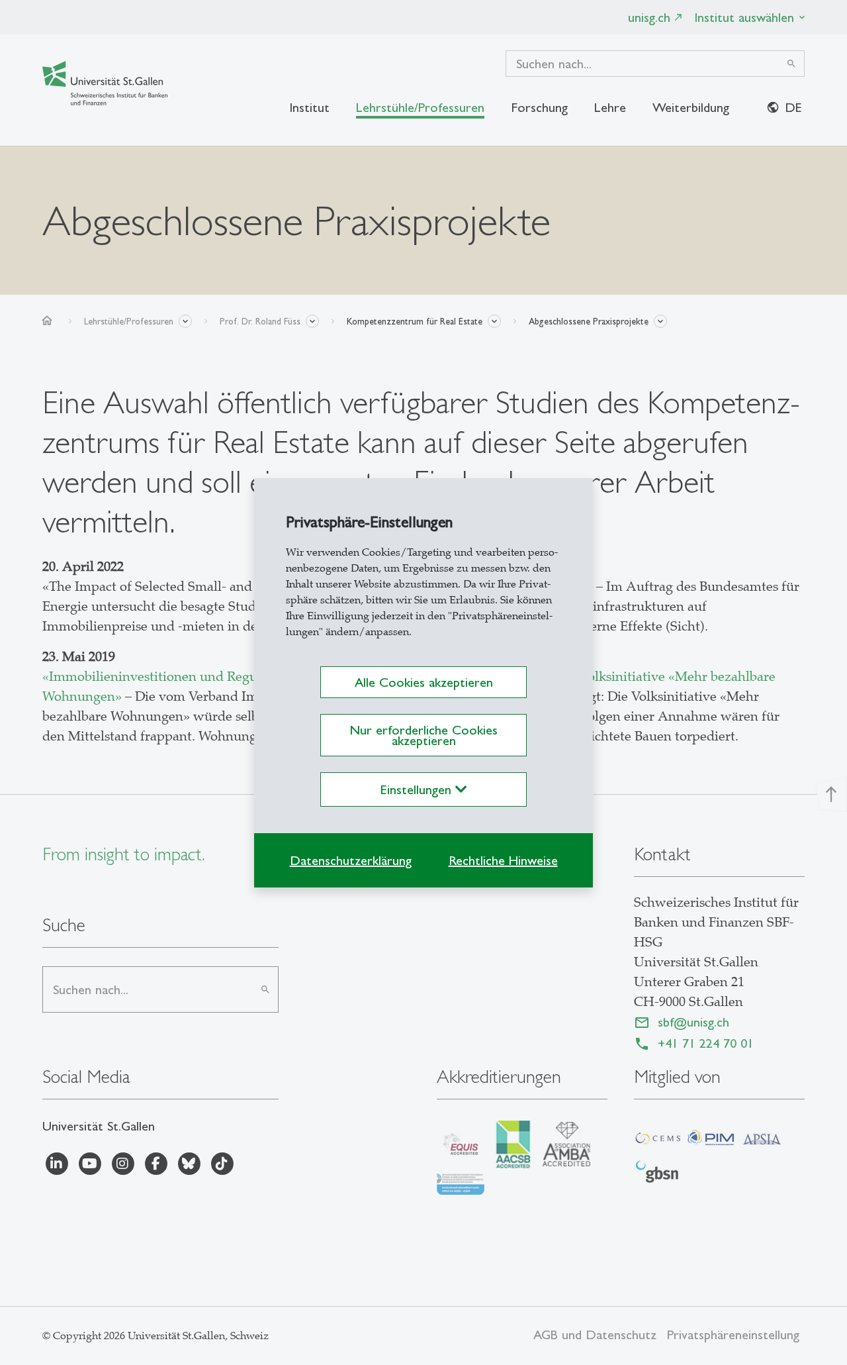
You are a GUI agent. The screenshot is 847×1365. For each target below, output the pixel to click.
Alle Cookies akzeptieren (424, 682)
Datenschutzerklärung (351, 860)
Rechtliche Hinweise (503, 860)
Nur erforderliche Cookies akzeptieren (423, 735)
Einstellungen (417, 789)
